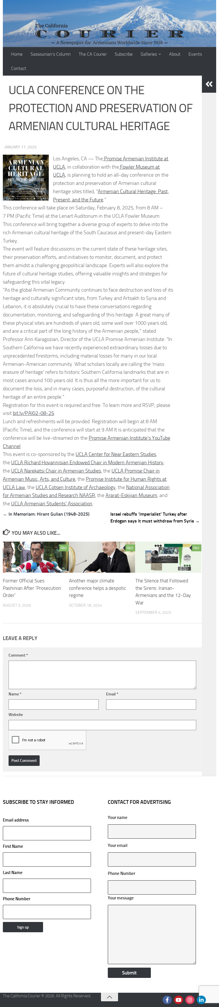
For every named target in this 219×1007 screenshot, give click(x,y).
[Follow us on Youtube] (178, 1000)
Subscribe (124, 54)
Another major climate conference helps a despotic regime (97, 588)
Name (15, 694)
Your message (121, 898)
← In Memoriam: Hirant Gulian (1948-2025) (46, 514)
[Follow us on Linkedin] (201, 1000)
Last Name (13, 872)
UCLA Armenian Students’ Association (51, 504)
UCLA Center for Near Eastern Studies (116, 454)
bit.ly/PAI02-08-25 (33, 413)
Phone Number (16, 898)
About (175, 54)
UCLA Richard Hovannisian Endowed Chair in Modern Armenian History (87, 462)
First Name (13, 846)
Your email (117, 845)
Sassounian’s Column (51, 54)
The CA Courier (93, 54)
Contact (18, 68)
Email (112, 694)
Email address (16, 820)
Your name (117, 817)
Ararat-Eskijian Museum (131, 495)
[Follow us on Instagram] (189, 1000)
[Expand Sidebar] (209, 84)
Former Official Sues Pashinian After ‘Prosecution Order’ (32, 588)
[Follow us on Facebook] (167, 1000)
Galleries (149, 54)
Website (16, 714)
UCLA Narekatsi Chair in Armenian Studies (56, 471)
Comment (18, 655)
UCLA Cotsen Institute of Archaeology (75, 487)
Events (195, 54)
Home (17, 54)
